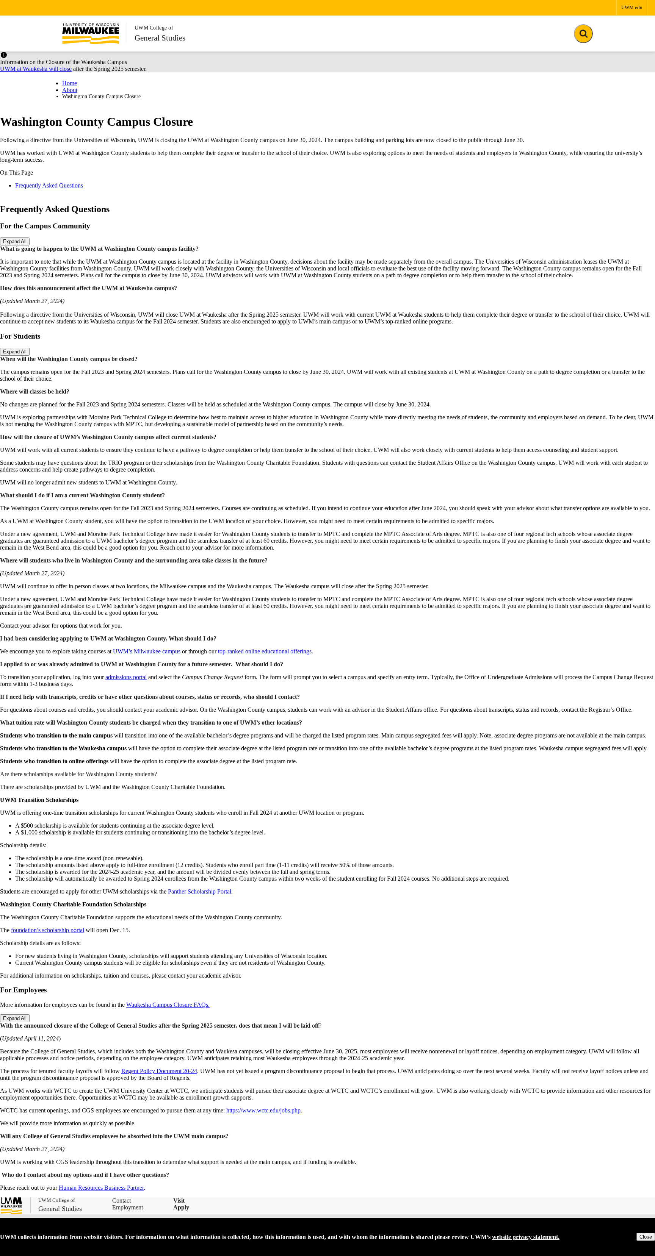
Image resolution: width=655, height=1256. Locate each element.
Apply (181, 1207)
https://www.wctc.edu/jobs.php (263, 1110)
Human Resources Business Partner (101, 1187)
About (69, 90)
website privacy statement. (525, 1237)
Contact (121, 1200)
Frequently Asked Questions (49, 185)
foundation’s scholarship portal (47, 930)
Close (645, 1237)
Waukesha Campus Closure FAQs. (168, 1004)
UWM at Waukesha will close (36, 69)
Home (69, 83)
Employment (127, 1207)
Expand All (15, 241)
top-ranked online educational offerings (265, 651)
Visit (179, 1200)
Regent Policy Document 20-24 (159, 1071)
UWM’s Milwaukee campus (146, 651)
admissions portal (126, 677)
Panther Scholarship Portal (199, 891)
